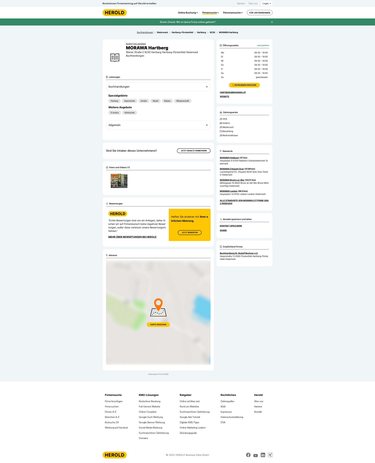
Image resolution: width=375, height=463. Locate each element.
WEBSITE (224, 96)
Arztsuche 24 (112, 422)
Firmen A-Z (110, 411)
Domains (143, 438)
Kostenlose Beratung (149, 401)
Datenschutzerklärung (232, 417)
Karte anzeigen (158, 324)
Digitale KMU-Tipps (189, 422)
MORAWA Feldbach (229, 157)
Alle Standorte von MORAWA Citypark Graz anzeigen (244, 202)
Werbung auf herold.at (116, 427)
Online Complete (147, 411)
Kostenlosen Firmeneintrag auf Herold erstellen (129, 3)
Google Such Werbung (151, 417)
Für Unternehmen (259, 12)
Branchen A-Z (112, 417)
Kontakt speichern (231, 226)
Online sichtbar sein (190, 401)
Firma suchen (112, 406)
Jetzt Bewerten (190, 232)
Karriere (241, 3)
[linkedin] (263, 455)
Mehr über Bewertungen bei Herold (132, 236)
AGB (223, 406)
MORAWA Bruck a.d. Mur (232, 180)
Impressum (226, 411)
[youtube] (255, 455)
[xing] (270, 455)
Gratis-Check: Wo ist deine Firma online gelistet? (187, 22)
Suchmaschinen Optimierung (154, 432)
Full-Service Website (149, 406)
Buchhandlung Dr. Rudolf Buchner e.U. (239, 253)
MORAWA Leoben (228, 191)
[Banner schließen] (272, 22)
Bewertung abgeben (136, 44)
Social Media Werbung (150, 427)
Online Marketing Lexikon (193, 427)
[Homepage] (115, 12)
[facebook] (248, 455)
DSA (223, 422)
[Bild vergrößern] (125, 176)
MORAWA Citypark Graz (232, 169)
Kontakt (258, 411)
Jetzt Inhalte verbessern (194, 151)
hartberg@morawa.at (233, 92)
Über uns (253, 3)
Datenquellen (227, 401)
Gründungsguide (188, 432)
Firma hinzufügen (114, 401)
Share (223, 230)
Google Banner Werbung (152, 422)
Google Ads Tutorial (190, 417)
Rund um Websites (189, 406)
